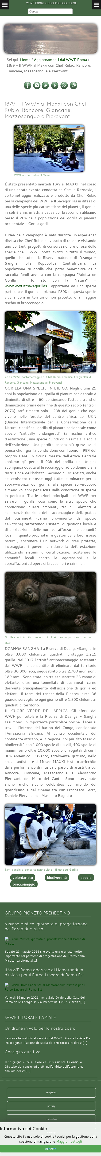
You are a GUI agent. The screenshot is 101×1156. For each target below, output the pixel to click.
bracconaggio (24, 884)
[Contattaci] (73, 88)
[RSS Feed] (64, 88)
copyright (51, 1092)
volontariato (23, 877)
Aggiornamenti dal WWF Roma (60, 59)
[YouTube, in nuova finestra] (54, 88)
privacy (51, 1105)
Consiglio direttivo (23, 1052)
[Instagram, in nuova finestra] (37, 88)
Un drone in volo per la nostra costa (40, 1028)
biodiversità (57, 877)
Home (25, 59)
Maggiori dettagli (69, 1141)
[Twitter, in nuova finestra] (45, 88)
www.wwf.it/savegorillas (26, 285)
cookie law (51, 1119)
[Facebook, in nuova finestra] (27, 88)
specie (86, 877)
